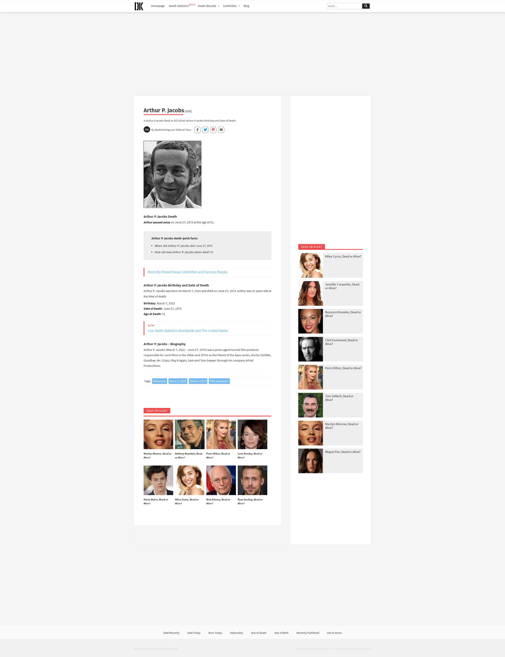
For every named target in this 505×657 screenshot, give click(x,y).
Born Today (215, 633)
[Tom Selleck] (310, 405)
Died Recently (171, 633)
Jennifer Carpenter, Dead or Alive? (342, 286)
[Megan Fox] (310, 461)
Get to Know (334, 633)
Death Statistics (179, 6)
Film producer (219, 381)
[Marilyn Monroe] (158, 435)
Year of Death (259, 633)
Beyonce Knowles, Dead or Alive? (343, 314)
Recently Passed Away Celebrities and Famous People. (188, 272)
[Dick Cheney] (221, 480)
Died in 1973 (198, 381)
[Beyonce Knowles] (310, 321)
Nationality (236, 633)
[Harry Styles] (158, 480)
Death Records (207, 6)
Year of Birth (281, 633)
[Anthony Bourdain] (190, 435)
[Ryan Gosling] (252, 480)
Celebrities (230, 6)
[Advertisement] (252, 52)
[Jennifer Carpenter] (310, 294)
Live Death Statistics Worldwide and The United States (188, 328)
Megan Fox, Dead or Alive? (342, 452)
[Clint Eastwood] (310, 349)
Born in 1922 (178, 381)
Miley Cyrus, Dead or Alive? (343, 256)
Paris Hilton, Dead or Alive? (343, 368)
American (159, 381)
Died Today (194, 633)
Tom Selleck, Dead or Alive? (339, 398)
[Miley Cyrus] (190, 480)
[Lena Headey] (252, 435)
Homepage (158, 6)
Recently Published (307, 633)
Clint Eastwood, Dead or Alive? (341, 342)
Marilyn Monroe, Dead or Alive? (341, 426)
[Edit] (188, 111)
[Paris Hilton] (221, 435)
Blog (246, 6)
